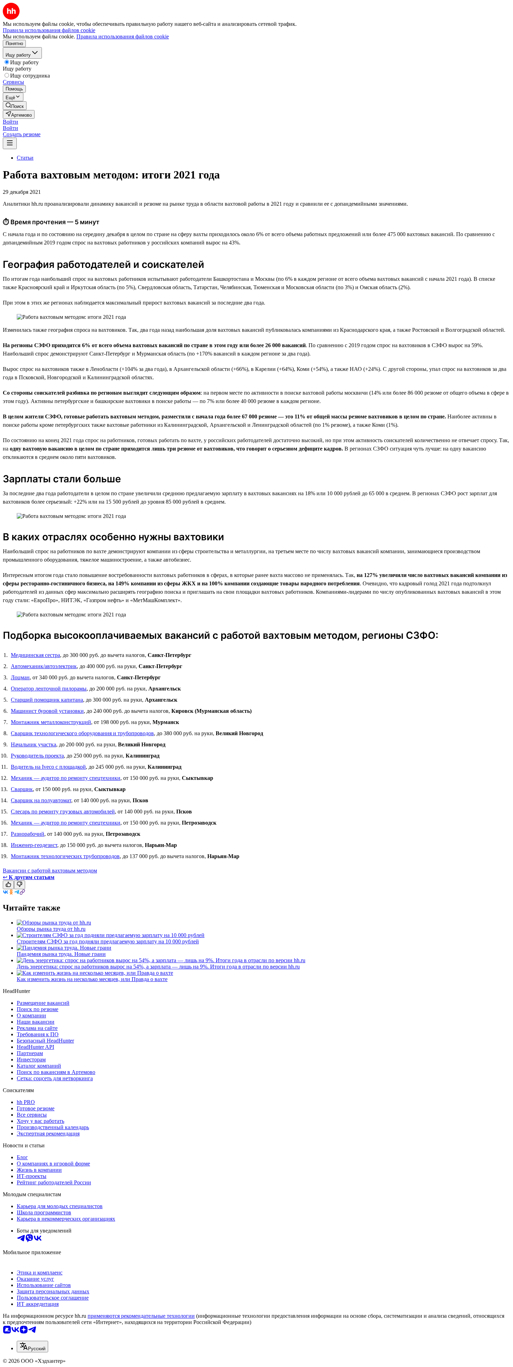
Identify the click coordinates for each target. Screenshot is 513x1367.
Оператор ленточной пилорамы (49, 689)
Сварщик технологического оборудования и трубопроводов (82, 733)
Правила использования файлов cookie (122, 36)
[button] (10, 122)
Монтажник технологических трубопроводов (65, 856)
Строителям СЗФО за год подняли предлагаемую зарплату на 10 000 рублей (108, 941)
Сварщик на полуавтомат (41, 800)
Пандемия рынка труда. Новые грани (61, 954)
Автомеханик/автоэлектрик (44, 666)
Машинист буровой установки (47, 711)
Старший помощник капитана (47, 700)
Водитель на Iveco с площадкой (48, 767)
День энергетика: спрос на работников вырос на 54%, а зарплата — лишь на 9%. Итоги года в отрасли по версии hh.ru (158, 967)
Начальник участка (33, 744)
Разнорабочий (27, 834)
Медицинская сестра (35, 655)
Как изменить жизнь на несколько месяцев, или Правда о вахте (92, 979)
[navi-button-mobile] (10, 143)
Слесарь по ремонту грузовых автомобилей (63, 811)
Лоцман (20, 677)
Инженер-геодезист (34, 845)
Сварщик (22, 789)
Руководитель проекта (37, 756)
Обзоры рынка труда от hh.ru (51, 929)
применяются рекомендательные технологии (141, 1316)
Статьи (25, 158)
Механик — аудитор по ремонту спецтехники (65, 778)
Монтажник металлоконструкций (51, 722)
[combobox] (32, 1346)
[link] (15, 105)
